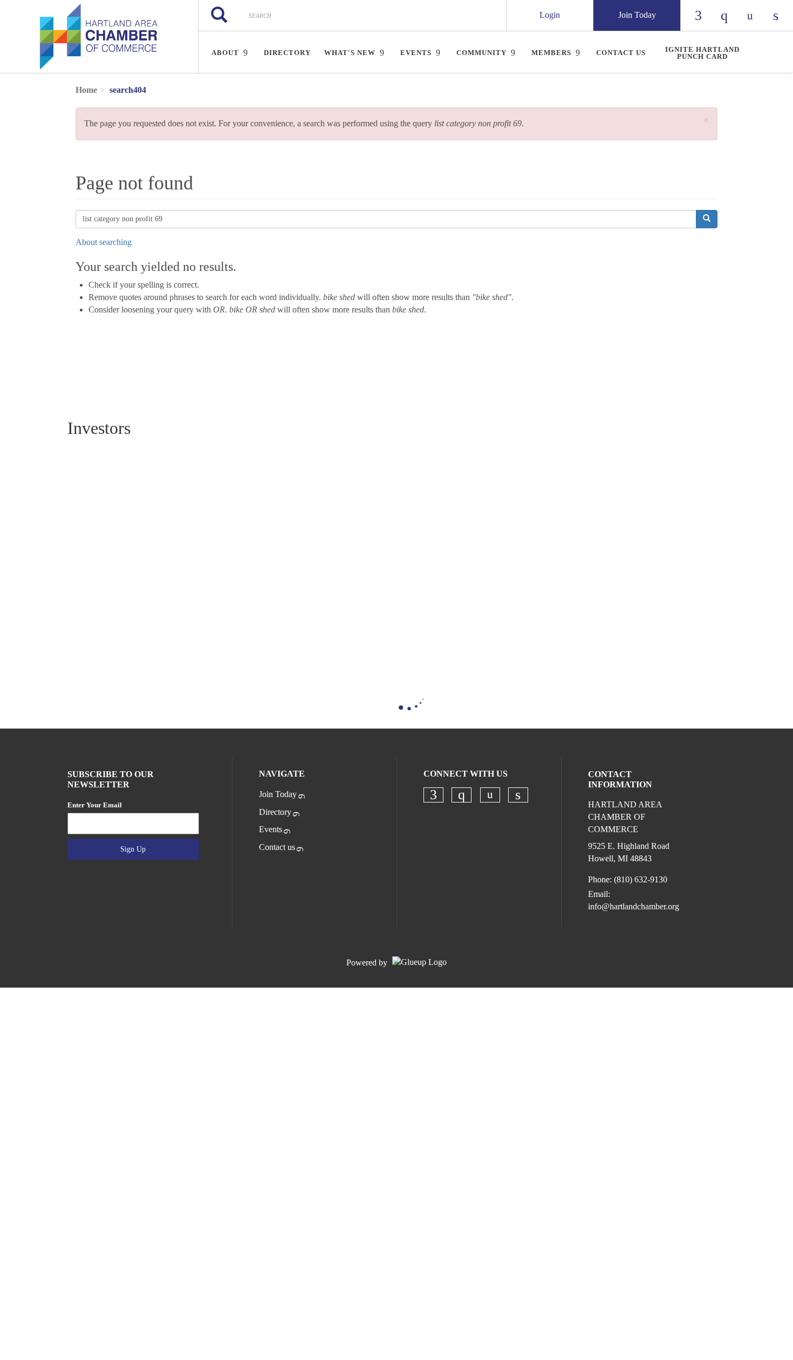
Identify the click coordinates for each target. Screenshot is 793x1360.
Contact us (277, 847)
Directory (275, 812)
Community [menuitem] (481, 53)
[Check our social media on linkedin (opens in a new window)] (518, 795)
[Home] (99, 36)
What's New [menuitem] (349, 53)
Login (549, 14)
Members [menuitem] (551, 53)
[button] (706, 120)
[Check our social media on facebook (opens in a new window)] (433, 795)
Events (270, 829)
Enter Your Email (94, 805)
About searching (104, 242)
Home (86, 89)
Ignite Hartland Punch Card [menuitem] (702, 52)
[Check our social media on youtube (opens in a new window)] (490, 794)
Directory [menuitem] (287, 53)
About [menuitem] (225, 53)
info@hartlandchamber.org (633, 906)
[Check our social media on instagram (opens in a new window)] (462, 795)
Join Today (637, 14)
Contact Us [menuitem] (621, 53)
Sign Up (133, 849)
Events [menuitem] (416, 53)
